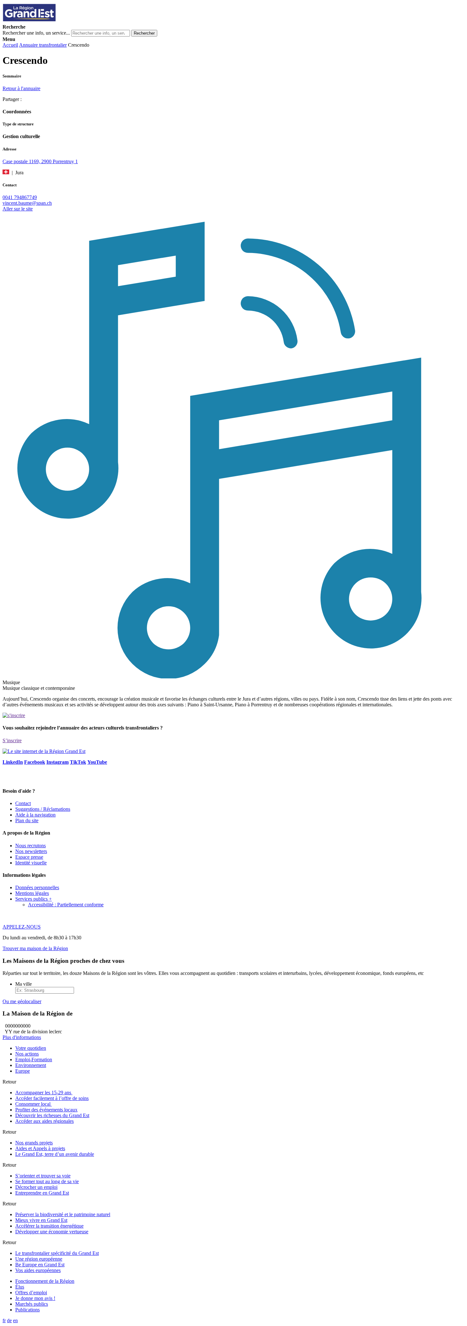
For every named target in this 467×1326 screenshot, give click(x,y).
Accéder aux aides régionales (44, 1121)
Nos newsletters (31, 851)
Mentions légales (32, 893)
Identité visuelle (31, 862)
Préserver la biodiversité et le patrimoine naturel (62, 1214)
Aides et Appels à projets (40, 1148)
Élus (19, 1286)
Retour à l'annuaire (21, 88)
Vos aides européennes (38, 1270)
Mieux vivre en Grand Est (41, 1220)
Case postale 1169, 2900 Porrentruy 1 (40, 161)
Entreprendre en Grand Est (42, 1193)
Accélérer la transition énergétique (49, 1226)
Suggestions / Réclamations (42, 809)
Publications (27, 1309)
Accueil (10, 45)
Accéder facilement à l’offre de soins (52, 1098)
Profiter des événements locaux (46, 1109)
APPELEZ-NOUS (22, 927)
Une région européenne (38, 1259)
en (15, 1320)
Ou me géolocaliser (22, 1001)
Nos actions (27, 1053)
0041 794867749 (20, 197)
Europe (22, 1071)
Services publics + (33, 899)
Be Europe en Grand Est (39, 1264)
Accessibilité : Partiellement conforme (66, 904)
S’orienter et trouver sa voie (43, 1175)
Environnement (30, 1065)
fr (4, 1320)
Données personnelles (37, 887)
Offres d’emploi (31, 1292)
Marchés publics (31, 1304)
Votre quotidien (30, 1048)
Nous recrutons (30, 845)
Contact (23, 803)
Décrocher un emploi (36, 1187)
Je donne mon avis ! (35, 1298)
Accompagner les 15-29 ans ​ (43, 1092)
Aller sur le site (18, 208)
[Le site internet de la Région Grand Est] (58, 21)
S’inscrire (12, 740)
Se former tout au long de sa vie (47, 1181)
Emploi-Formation (33, 1059)
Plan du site (26, 820)
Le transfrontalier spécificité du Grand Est (57, 1253)
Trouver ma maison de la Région (35, 948)
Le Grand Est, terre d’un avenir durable (54, 1154)
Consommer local (33, 1104)
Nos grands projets (34, 1142)
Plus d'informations (22, 1037)
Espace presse (29, 857)
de (9, 1320)
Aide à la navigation (35, 814)
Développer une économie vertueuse (51, 1231)
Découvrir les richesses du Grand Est (52, 1115)
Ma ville (23, 984)
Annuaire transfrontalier (43, 45)
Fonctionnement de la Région (44, 1281)
